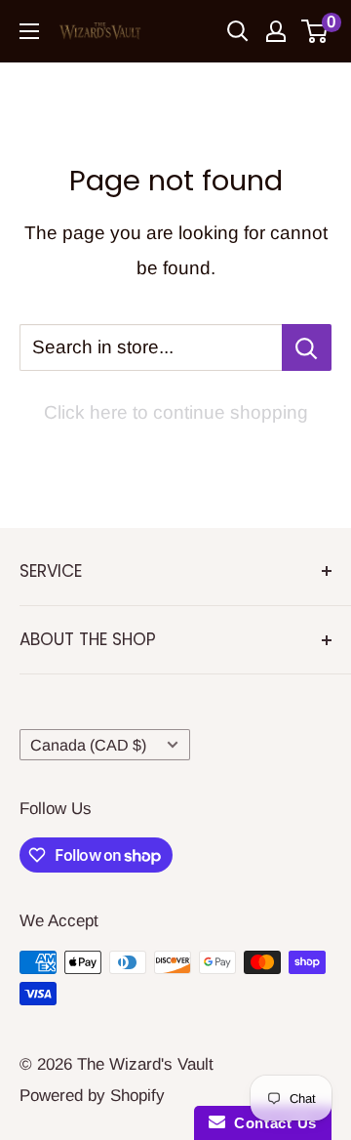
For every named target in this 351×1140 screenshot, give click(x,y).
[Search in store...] (307, 347)
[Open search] (238, 31)
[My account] (276, 31)
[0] (315, 31)
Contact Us (271, 1123)
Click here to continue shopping (176, 412)
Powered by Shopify (92, 1095)
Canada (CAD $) (88, 744)
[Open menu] (29, 31)
